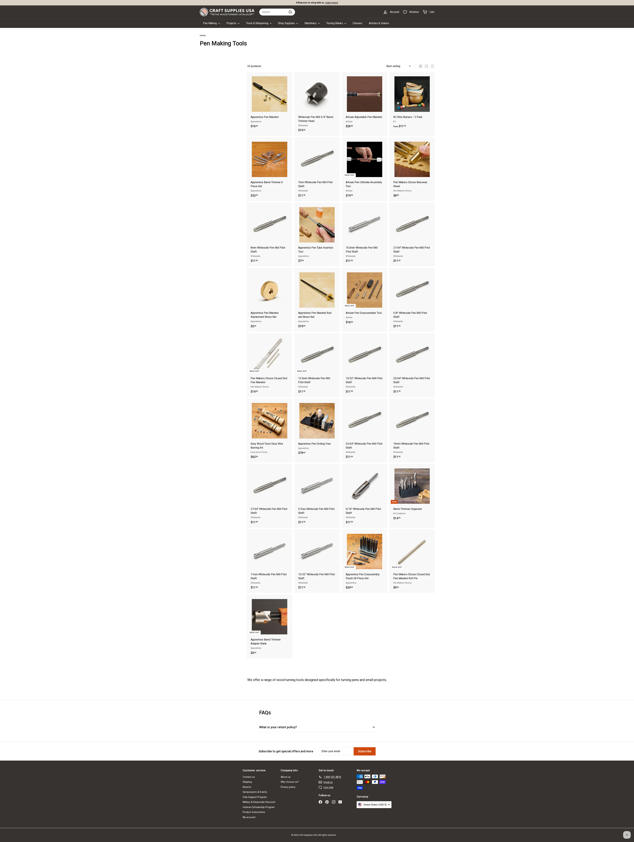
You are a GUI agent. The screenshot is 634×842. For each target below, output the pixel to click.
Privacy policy (288, 787)
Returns (247, 787)
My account (249, 817)
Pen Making (210, 23)
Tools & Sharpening (257, 23)
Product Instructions (254, 812)
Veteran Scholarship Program (259, 807)
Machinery (311, 23)
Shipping (247, 781)
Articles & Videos (379, 23)
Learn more (337, 3)
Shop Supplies (287, 23)
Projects (232, 23)
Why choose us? (290, 781)
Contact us (249, 776)
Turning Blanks (335, 23)
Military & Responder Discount (259, 802)
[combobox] (277, 12)
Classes (357, 23)
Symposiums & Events (255, 791)
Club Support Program (255, 797)
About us (286, 776)
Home (203, 35)
